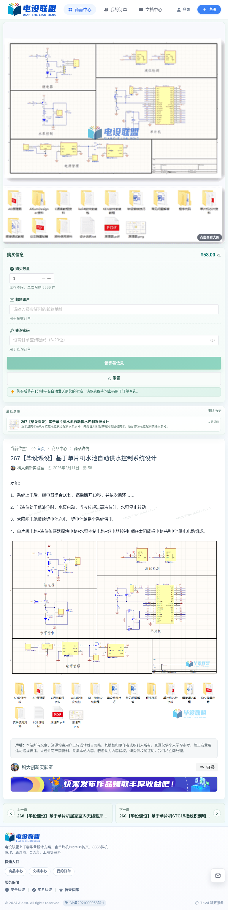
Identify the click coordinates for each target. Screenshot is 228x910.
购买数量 (22, 269)
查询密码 (22, 331)
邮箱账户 (22, 300)
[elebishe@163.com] (218, 875)
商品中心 (16, 871)
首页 (41, 448)
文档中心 (40, 871)
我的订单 (64, 871)
